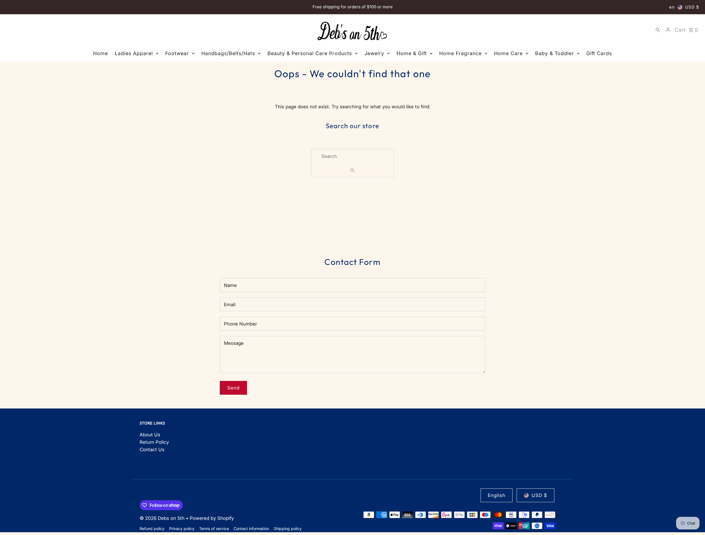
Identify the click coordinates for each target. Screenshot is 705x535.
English (496, 495)
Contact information (251, 528)
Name (230, 285)
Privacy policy (181, 528)
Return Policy (154, 442)
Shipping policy (288, 528)
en (672, 7)
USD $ (692, 7)
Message (234, 343)
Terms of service (214, 528)
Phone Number (240, 324)
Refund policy (152, 528)
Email (229, 304)
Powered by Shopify (212, 518)
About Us (150, 434)
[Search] (657, 29)
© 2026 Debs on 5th (163, 518)
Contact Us (152, 449)
